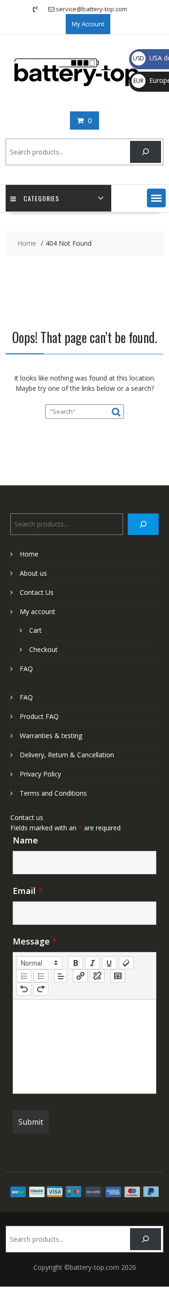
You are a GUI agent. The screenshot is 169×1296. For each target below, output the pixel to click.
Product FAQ (39, 716)
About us (33, 573)
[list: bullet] (40, 975)
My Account (88, 24)
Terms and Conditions (53, 793)
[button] (156, 198)
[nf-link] (80, 975)
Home (29, 553)
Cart (35, 630)
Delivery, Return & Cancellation (67, 754)
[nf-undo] (23, 989)
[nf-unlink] (97, 975)
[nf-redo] (40, 989)
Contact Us (37, 592)
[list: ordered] (23, 975)
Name (25, 840)
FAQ (26, 668)
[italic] (92, 962)
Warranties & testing (51, 735)
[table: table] (117, 975)
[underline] (109, 962)
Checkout (43, 649)
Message (35, 941)
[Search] (145, 152)
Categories (41, 198)
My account (37, 611)
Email (28, 890)
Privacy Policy (40, 773)
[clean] (126, 962)
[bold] (75, 962)
